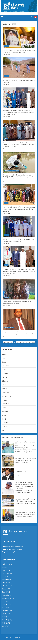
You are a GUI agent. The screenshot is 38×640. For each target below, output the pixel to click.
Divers (4, 369)
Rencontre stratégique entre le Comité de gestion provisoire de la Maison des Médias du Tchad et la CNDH (18, 112)
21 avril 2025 (7, 54)
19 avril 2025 (7, 84)
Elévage (5, 385)
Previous (6, 342)
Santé (6, 138)
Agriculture (7, 170)
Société (6, 106)
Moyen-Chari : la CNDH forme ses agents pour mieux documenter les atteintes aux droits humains (19, 209)
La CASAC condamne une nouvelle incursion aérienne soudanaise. (25, 474)
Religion (5, 415)
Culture (4, 362)
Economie (5, 373)
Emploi (4, 388)
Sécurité (17, 170)
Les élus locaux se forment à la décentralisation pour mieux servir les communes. (25, 501)
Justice (4, 400)
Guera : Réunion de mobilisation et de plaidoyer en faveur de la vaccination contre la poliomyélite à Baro (19, 145)
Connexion (35, 17)
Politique (6, 45)
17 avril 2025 (7, 275)
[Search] (31, 17)
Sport (4, 430)
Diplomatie (5, 366)
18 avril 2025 (7, 116)
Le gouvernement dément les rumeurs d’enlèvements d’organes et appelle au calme (19, 333)
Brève (4, 358)
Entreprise (5, 392)
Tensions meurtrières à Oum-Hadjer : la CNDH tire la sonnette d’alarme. (25, 460)
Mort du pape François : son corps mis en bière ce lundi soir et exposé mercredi (19, 51)
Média (4, 407)
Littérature (5, 404)
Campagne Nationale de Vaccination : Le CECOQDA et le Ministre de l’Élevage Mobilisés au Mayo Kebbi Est (19, 177)
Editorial (5, 377)
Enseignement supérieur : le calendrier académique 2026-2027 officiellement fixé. (25, 514)
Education (5, 381)
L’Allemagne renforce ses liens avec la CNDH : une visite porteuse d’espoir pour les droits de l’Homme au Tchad (19, 271)
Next (33, 342)
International (6, 396)
